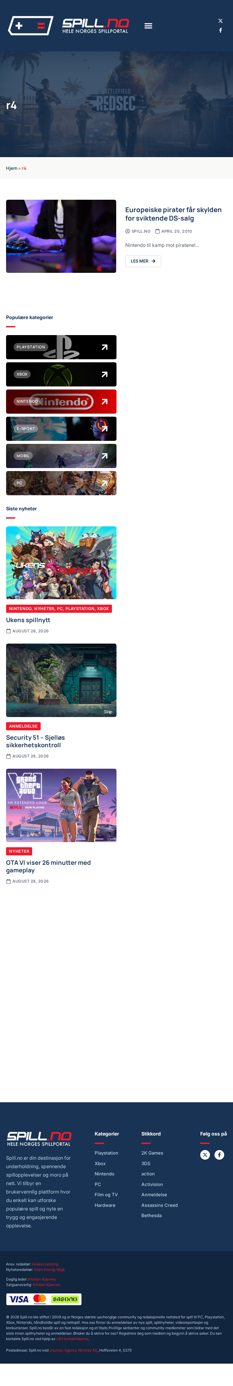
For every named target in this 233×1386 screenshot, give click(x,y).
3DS (145, 1164)
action (148, 1174)
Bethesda (151, 1216)
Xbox (103, 608)
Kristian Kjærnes (42, 1279)
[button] (148, 25)
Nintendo (20, 608)
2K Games (152, 1153)
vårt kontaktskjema (72, 1338)
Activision (152, 1184)
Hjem (11, 167)
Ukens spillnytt (28, 619)
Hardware (105, 1205)
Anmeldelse (23, 726)
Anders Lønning (45, 1264)
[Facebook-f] (220, 30)
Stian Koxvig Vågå (49, 1269)
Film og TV (106, 1195)
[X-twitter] (220, 20)
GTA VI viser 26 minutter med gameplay (48, 866)
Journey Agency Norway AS (73, 1350)
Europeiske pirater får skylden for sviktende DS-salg (173, 213)
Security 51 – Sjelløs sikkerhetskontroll (35, 740)
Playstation (80, 608)
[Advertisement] (61, 936)
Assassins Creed (159, 1205)
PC (60, 608)
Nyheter (44, 608)
